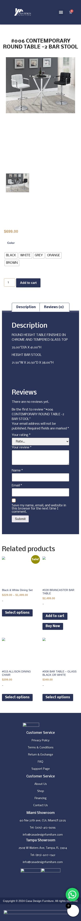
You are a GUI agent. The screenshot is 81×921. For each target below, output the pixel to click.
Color (11, 242)
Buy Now (53, 626)
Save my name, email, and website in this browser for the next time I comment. (39, 508)
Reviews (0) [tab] (54, 307)
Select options (17, 613)
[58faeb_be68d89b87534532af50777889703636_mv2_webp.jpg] (40, 85)
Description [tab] (26, 307)
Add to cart (28, 282)
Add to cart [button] (55, 616)
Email (17, 485)
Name (17, 470)
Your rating (21, 435)
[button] (61, 12)
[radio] (11, 255)
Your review (21, 447)
